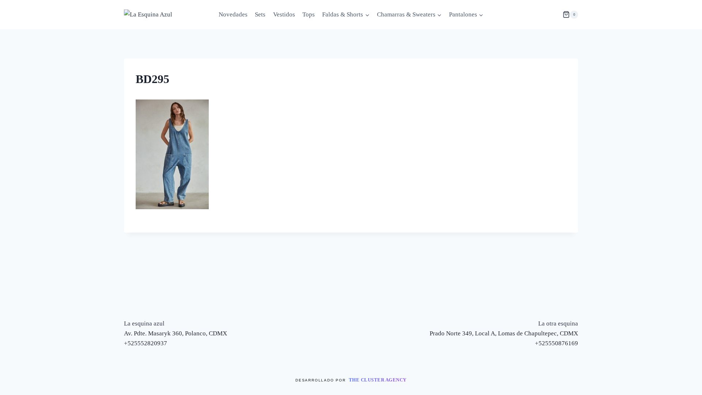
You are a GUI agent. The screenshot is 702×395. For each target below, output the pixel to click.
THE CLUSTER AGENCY (378, 380)
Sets (260, 14)
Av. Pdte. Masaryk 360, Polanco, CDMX (175, 333)
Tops (308, 14)
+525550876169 (556, 343)
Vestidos (284, 14)
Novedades (233, 14)
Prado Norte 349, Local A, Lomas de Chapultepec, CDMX (504, 333)
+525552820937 (145, 343)
